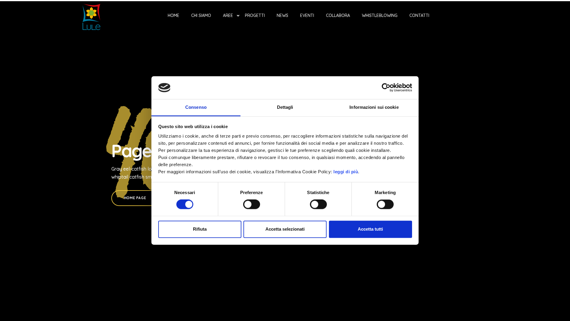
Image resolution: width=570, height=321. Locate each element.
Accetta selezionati (285, 229)
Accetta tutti (370, 229)
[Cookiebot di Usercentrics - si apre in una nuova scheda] (386, 87)
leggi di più (345, 171)
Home (173, 15)
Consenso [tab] (196, 107)
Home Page (135, 198)
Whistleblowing (380, 15)
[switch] (251, 204)
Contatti (419, 15)
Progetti (255, 15)
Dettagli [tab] (285, 107)
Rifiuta (200, 229)
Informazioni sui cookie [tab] (373, 107)
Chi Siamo (201, 15)
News (282, 15)
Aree (228, 15)
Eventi (307, 15)
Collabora (338, 15)
